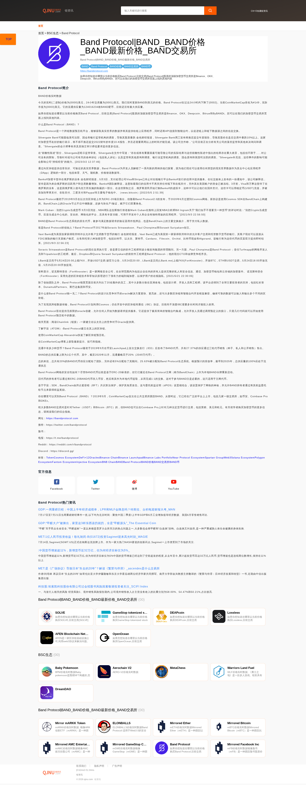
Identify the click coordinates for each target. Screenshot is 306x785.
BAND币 (174, 462)
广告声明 (117, 766)
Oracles (95, 457)
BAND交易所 (161, 462)
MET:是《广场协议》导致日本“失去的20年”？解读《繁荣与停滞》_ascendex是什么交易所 (99, 568)
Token (50, 457)
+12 (87, 457)
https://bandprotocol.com (94, 70)
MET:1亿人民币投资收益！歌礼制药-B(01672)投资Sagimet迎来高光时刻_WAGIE (93, 536)
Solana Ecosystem (243, 457)
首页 (40, 26)
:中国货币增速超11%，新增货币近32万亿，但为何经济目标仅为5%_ (84, 550)
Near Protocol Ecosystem (188, 457)
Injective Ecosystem (89, 462)
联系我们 (81, 766)
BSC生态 (53, 33)
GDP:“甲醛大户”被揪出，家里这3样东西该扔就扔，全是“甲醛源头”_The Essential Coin (97, 523)
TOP (9, 39)
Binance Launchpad (130, 457)
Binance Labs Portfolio (157, 457)
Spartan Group (214, 457)
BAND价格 (147, 462)
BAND (119, 462)
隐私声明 (99, 766)
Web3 (227, 457)
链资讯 (97, 779)
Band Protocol (132, 462)
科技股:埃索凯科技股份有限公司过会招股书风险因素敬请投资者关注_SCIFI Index (93, 586)
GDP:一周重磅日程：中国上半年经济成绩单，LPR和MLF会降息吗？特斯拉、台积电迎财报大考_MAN (106, 509)
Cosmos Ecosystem (66, 457)
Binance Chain (109, 457)
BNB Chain (109, 462)
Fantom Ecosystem (64, 462)
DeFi (82, 457)
